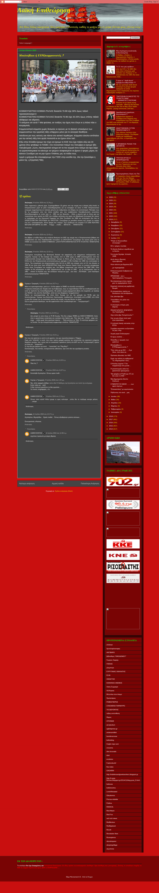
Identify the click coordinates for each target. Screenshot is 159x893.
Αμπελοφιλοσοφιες (113, 649)
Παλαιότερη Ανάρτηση (90, 484)
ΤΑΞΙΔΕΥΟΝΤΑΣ (112, 710)
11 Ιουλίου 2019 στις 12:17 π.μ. (43, 414)
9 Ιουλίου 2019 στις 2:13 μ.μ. (55, 396)
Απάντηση (28, 228)
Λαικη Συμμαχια (112, 687)
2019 (111, 219)
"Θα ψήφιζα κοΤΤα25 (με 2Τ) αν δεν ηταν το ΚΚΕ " (122, 375)
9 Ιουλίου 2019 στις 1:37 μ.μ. (54, 380)
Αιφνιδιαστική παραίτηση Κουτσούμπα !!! (125, 113)
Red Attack (110, 811)
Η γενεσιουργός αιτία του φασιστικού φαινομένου (120, 370)
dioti (108, 755)
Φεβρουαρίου (116, 409)
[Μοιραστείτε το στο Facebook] (65, 189)
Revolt (109, 830)
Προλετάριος (111, 698)
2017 (111, 419)
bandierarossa (112, 736)
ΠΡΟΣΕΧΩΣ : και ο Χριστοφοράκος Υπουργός (121, 277)
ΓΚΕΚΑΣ (110, 664)
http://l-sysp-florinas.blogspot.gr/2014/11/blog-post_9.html (123, 779)
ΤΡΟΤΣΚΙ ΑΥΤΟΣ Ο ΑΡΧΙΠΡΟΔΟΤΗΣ (123, 159)
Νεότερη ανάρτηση (27, 484)
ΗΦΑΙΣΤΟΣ (111, 679)
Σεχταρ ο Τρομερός (32, 283)
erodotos (110, 759)
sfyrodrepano (111, 841)
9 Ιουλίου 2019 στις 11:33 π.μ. (49, 313)
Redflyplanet (111, 826)
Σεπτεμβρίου (116, 232)
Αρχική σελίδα (58, 484)
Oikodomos (111, 795)
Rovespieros (111, 837)
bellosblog (110, 740)
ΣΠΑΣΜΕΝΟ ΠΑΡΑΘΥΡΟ (116, 706)
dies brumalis (111, 751)
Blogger (90, 877)
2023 (111, 207)
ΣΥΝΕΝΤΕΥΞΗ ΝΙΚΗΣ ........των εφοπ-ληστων (122, 385)
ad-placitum (111, 725)
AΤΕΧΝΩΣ (110, 721)
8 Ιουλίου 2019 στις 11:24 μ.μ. (43, 202)
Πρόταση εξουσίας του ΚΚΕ (121, 355)
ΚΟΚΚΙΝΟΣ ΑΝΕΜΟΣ (114, 683)
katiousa (110, 784)
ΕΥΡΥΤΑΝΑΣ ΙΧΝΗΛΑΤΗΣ (116, 671)
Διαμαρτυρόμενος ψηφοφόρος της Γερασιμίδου (122, 311)
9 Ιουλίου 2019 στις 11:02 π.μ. (56, 360)
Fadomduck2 (111, 763)
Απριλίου (114, 403)
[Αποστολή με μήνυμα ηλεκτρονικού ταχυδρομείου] (59, 189)
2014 (111, 429)
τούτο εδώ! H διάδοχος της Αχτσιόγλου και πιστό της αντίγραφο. (71, 383)
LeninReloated (112, 792)
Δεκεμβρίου (115, 222)
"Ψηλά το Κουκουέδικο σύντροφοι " (119, 242)
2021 (111, 213)
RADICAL (110, 807)
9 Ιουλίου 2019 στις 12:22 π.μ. (43, 252)
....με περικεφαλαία (117, 268)
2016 (111, 422)
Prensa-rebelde (112, 799)
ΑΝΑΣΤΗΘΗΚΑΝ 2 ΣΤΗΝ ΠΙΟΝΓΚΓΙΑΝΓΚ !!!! (125, 129)
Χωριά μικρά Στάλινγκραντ (120, 334)
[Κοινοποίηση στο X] (63, 189)
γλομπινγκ (110, 668)
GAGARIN (110, 770)
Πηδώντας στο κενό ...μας (120, 392)
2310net (110, 645)
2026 (111, 197)
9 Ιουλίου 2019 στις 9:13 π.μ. (49, 335)
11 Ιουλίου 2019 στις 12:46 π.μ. (56, 433)
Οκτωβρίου (115, 228)
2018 (111, 416)
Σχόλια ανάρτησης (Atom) (64, 491)
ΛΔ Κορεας (110, 690)
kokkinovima (111, 788)
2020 (111, 216)
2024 (111, 203)
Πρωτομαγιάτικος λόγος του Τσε (128, 174)
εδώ (48, 389)
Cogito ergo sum (113, 744)
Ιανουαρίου (115, 412)
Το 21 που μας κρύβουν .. (125, 67)
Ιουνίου (114, 396)
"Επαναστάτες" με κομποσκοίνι (122, 389)
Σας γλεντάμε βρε (117, 296)
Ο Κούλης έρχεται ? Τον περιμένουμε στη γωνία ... (121, 365)
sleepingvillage (112, 845)
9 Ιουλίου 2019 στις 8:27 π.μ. (49, 283)
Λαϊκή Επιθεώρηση (43, 10)
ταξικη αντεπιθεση (113, 713)
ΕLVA (108, 675)
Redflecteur (111, 822)
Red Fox (110, 814)
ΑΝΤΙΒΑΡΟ (111, 652)
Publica (109, 803)
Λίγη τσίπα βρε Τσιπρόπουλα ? (122, 315)
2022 (111, 210)
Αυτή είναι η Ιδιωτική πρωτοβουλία (118, 260)
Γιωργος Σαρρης (112, 660)
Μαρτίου (114, 406)
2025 (111, 200)
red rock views (112, 818)
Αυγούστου (115, 235)
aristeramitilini (112, 732)
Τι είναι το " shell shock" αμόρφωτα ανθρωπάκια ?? (126, 81)
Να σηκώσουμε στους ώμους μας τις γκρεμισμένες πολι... (121, 282)
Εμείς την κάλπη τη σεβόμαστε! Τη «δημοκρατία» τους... (122, 359)
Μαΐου (113, 399)
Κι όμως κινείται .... (117, 337)
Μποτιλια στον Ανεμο (114, 694)
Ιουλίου (114, 238)
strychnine (110, 849)
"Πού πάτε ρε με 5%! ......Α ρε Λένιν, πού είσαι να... (121, 351)
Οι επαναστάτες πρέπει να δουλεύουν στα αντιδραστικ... (122, 292)
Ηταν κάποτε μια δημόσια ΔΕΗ (122, 264)
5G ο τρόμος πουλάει (118, 246)
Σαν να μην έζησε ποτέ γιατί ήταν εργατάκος (121, 319)
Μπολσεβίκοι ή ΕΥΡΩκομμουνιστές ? (119, 346)
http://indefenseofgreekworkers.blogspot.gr (122, 774)
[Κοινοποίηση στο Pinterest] (67, 189)
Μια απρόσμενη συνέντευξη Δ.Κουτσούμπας (126, 52)
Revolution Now (112, 834)
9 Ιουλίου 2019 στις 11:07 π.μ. (56, 370)
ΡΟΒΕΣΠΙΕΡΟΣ (112, 702)
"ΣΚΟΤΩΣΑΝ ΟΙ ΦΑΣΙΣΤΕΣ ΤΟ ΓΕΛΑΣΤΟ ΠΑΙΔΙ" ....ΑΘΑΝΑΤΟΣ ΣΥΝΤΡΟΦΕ (127, 98)
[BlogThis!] (61, 189)
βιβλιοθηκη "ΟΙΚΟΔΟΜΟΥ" (116, 656)
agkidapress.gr (112, 729)
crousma (110, 748)
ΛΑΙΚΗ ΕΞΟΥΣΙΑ (36, 360)
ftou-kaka (110, 767)
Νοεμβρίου (115, 225)
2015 (111, 426)
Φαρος (109, 717)
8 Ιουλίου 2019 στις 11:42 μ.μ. (43, 234)
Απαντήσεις (31, 309)
